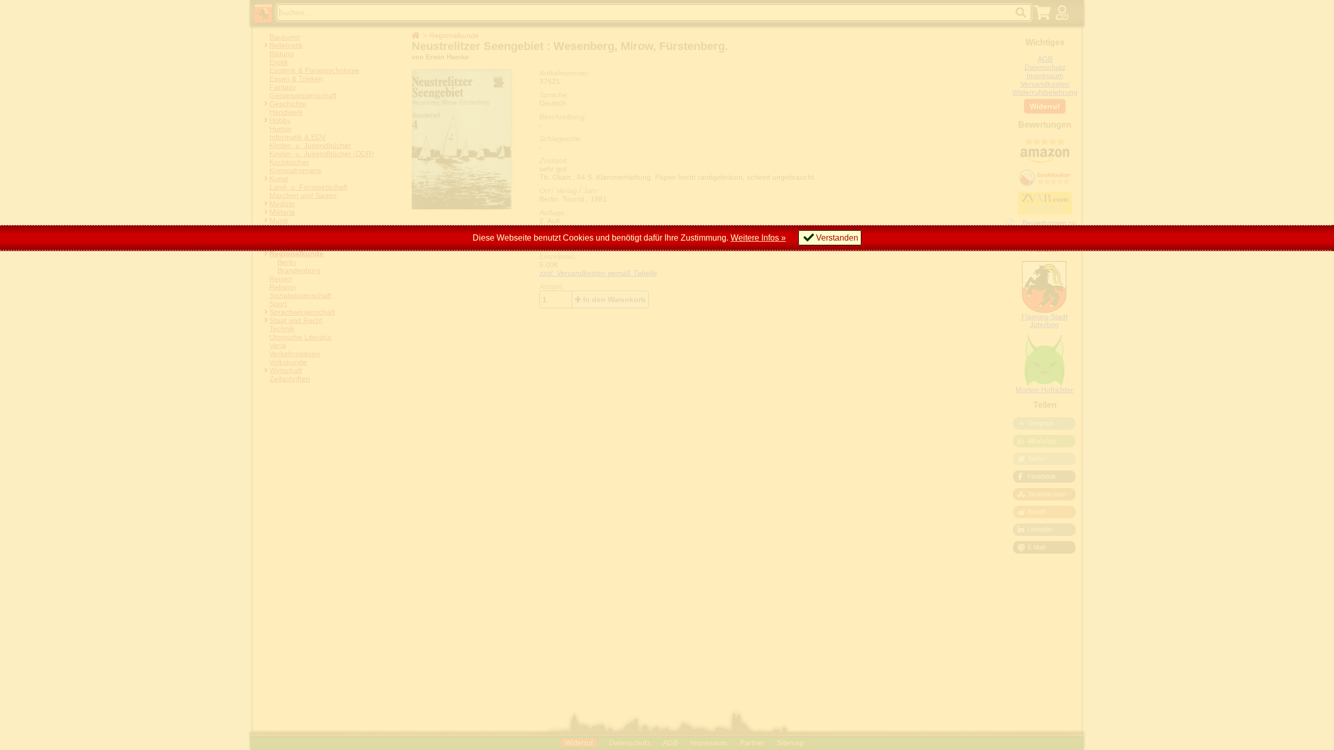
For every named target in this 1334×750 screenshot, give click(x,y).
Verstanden (837, 237)
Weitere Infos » (758, 237)
